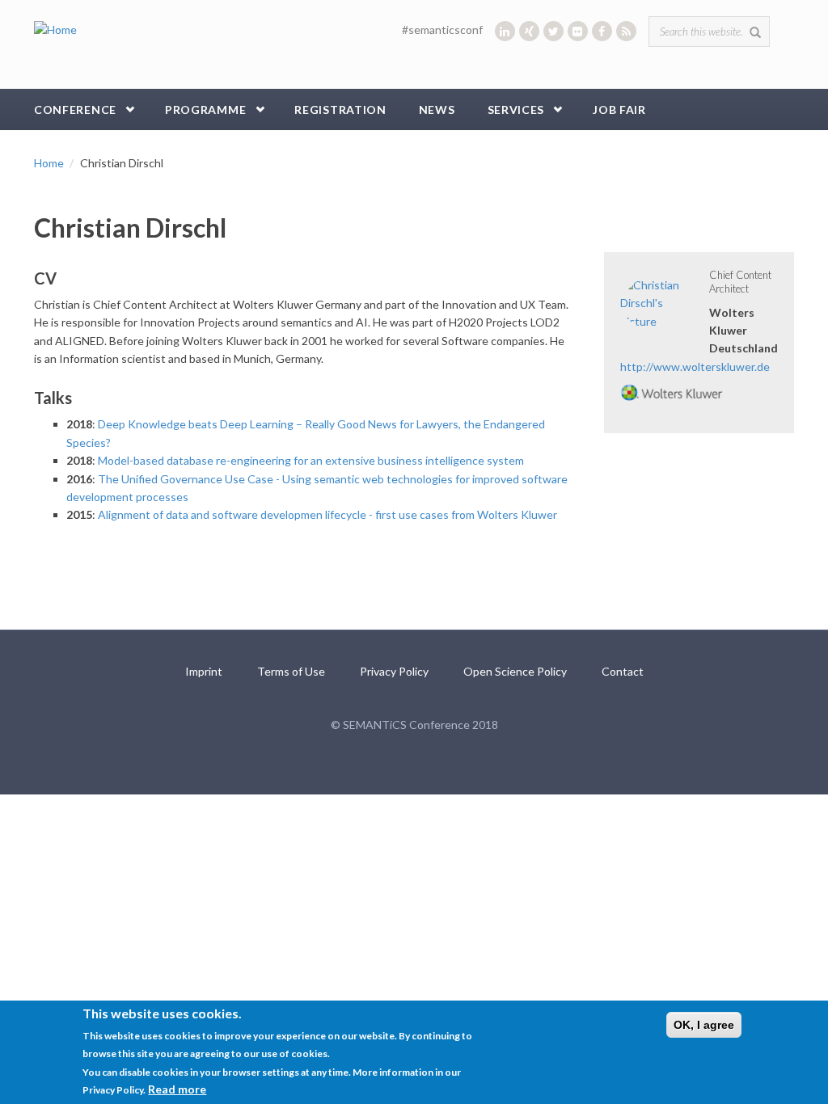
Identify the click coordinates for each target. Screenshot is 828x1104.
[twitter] (553, 31)
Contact (623, 671)
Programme (205, 109)
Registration (340, 109)
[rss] (626, 31)
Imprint (203, 671)
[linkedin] (505, 31)
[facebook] (602, 31)
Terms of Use (291, 671)
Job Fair (619, 109)
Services (516, 109)
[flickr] (578, 31)
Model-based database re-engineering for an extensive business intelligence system (311, 460)
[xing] (529, 31)
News (437, 109)
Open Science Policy (515, 671)
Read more (177, 1089)
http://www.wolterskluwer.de (695, 366)
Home (49, 163)
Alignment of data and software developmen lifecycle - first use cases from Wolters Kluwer (327, 514)
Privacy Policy (394, 671)
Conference (75, 109)
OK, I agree (704, 1024)
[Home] (55, 29)
